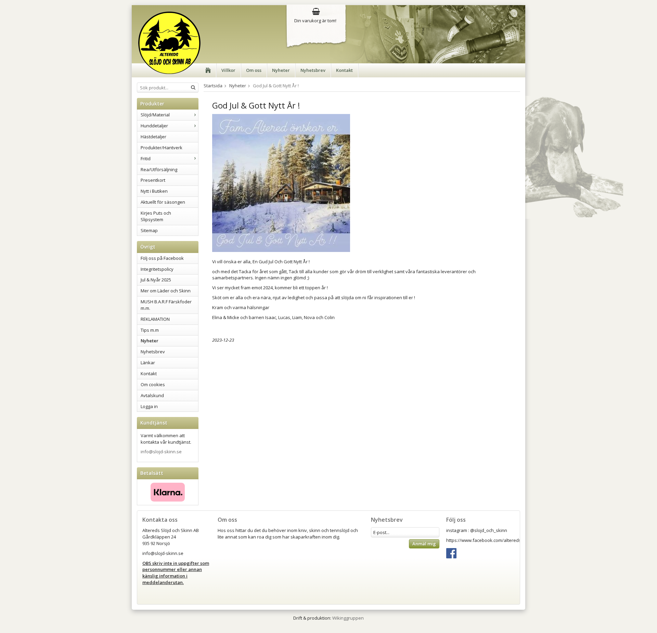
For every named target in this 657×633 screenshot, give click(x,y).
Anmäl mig (424, 544)
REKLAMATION (155, 319)
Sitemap (149, 230)
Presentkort (153, 180)
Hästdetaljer (153, 137)
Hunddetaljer (154, 126)
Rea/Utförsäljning (159, 169)
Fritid (146, 158)
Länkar (148, 362)
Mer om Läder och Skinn (166, 291)
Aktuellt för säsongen (163, 202)
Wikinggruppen (348, 618)
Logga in (149, 406)
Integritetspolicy (157, 269)
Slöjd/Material (155, 115)
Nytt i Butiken (154, 191)
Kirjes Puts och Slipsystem (156, 216)
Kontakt (344, 70)
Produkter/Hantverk (161, 147)
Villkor (228, 70)
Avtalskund (152, 395)
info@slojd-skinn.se (161, 451)
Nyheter (281, 70)
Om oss (253, 70)
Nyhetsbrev (312, 70)
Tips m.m (150, 330)
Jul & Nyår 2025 (156, 280)
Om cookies (153, 384)
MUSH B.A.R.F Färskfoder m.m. (166, 305)
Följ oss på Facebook (162, 258)
